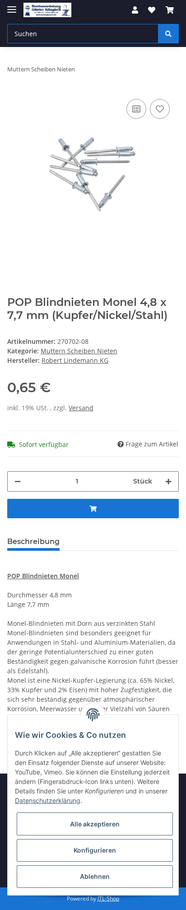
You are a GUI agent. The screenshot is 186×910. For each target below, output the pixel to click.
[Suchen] (168, 33)
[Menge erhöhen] (168, 481)
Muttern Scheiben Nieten (79, 351)
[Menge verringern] (18, 481)
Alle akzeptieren (95, 824)
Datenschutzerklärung (47, 800)
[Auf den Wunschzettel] (160, 109)
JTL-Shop (108, 898)
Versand (81, 407)
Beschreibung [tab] (33, 541)
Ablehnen (95, 876)
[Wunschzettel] (151, 10)
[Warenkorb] (170, 10)
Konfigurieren (95, 850)
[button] (135, 10)
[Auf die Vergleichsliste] (136, 109)
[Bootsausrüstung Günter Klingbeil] (47, 10)
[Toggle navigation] (11, 5)
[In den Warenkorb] (93, 508)
